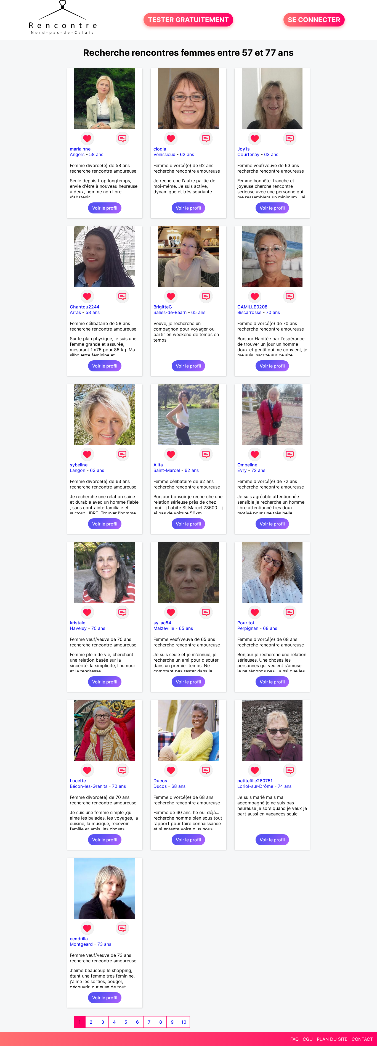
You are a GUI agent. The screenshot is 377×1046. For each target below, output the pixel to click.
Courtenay (248, 154)
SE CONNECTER (314, 20)
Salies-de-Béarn (170, 312)
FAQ (294, 1039)
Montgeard (81, 944)
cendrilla (79, 938)
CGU (308, 1039)
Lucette (78, 780)
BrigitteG (162, 307)
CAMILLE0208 (252, 307)
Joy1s (243, 149)
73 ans (104, 944)
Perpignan (247, 628)
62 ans (187, 154)
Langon (77, 470)
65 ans (198, 312)
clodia (159, 149)
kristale (77, 622)
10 (183, 1022)
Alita (158, 464)
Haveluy (78, 628)
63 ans (271, 154)
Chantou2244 (84, 307)
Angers (77, 154)
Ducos (160, 780)
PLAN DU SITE (332, 1039)
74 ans (284, 786)
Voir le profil (104, 208)
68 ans (270, 628)
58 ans (96, 154)
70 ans (273, 312)
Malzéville (163, 628)
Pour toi (245, 622)
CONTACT (362, 1039)
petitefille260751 (255, 780)
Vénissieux (164, 154)
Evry (242, 470)
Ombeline (247, 464)
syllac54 (162, 622)
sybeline (78, 464)
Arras (75, 312)
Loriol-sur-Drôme (255, 786)
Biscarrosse (249, 312)
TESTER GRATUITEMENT (188, 20)
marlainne (80, 149)
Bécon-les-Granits (88, 786)
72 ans (258, 470)
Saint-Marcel (166, 470)
